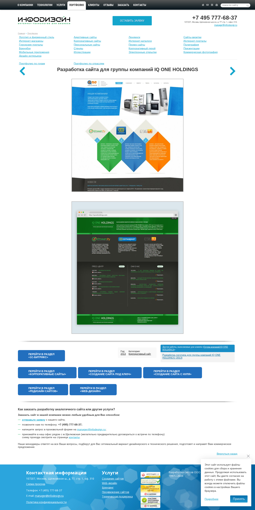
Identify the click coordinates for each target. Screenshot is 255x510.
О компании (25, 5)
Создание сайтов (113, 478)
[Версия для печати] (217, 5)
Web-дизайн (109, 483)
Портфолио (32, 33)
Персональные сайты (87, 44)
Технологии (44, 5)
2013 (123, 354)
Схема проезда (35, 484)
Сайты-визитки (192, 37)
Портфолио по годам (32, 63)
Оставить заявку (132, 21)
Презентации (192, 48)
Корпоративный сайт (140, 354)
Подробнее (211, 498)
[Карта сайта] (212, 5)
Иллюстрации (82, 52)
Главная (21, 33)
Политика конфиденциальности (46, 502)
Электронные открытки (143, 52)
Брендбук (25, 48)
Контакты (139, 5)
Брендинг (108, 487)
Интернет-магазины (31, 40)
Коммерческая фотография (201, 52)
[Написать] (207, 5)
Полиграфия (191, 44)
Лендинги (134, 37)
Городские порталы (31, 44)
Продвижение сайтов (115, 492)
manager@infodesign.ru (225, 25)
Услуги (61, 5)
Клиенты (93, 5)
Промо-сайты (137, 44)
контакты (74, 437)
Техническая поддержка (117, 496)
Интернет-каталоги (140, 40)
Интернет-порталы (195, 40)
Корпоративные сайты (87, 40)
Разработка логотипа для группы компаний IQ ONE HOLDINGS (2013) (191, 356)
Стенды (78, 48)
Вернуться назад (227, 453)
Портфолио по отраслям (89, 63)
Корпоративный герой (142, 48)
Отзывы (108, 5)
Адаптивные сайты (85, 37)
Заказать (123, 5)
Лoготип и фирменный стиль (36, 37)
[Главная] (203, 5)
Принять (239, 498)
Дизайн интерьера (30, 55)
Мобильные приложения (34, 52)
